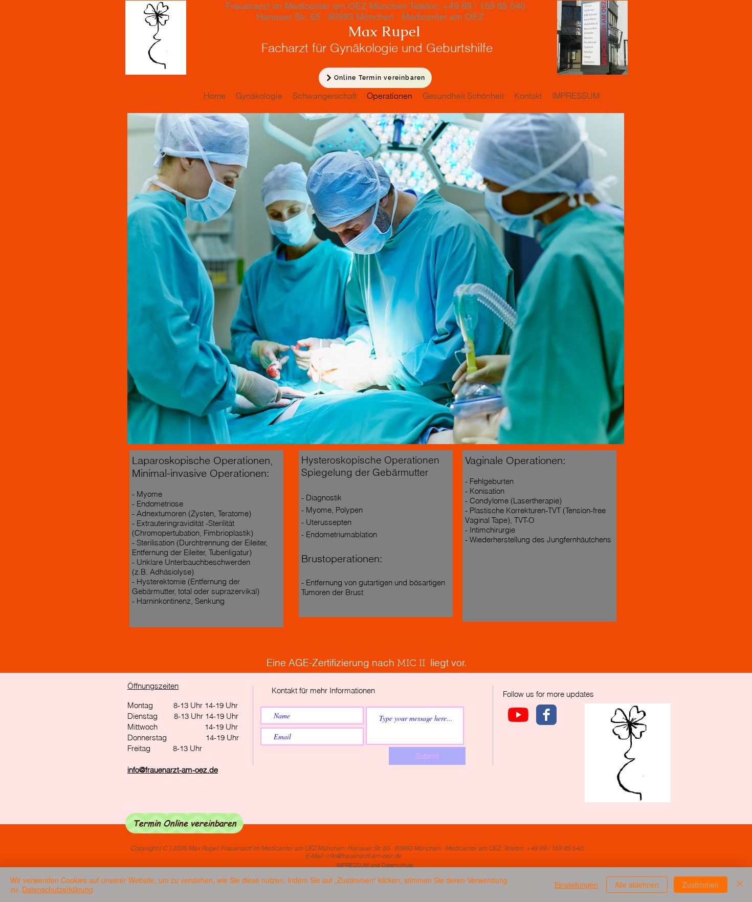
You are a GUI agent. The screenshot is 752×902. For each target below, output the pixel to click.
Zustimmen (700, 884)
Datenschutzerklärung (57, 889)
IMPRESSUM (352, 865)
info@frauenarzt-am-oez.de (172, 770)
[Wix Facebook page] (546, 715)
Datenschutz (397, 865)
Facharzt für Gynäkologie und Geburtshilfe (359, 47)
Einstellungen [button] (576, 884)
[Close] (740, 884)
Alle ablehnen (637, 884)
